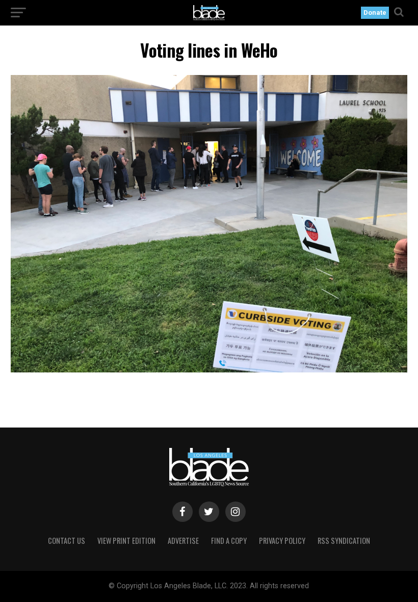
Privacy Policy (282, 540)
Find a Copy (229, 540)
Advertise (183, 540)
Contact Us (66, 540)
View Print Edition (126, 540)
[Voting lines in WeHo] (209, 369)
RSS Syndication (344, 540)
